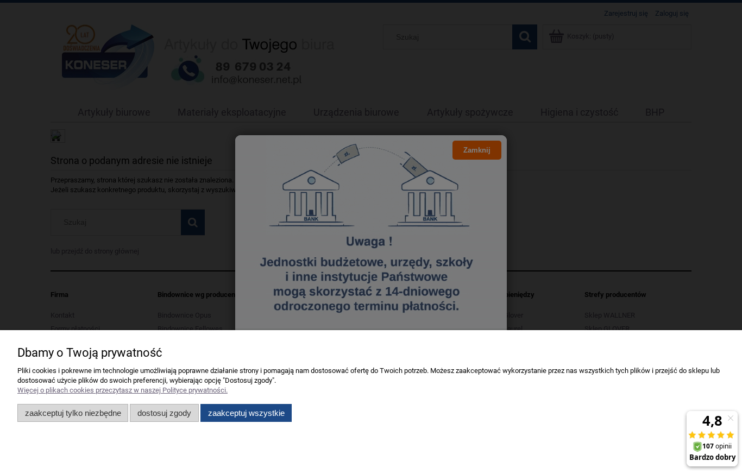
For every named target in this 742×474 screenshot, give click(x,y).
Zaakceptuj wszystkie (246, 413)
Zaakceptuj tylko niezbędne (73, 413)
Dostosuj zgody (164, 413)
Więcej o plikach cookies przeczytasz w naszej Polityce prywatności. (122, 390)
